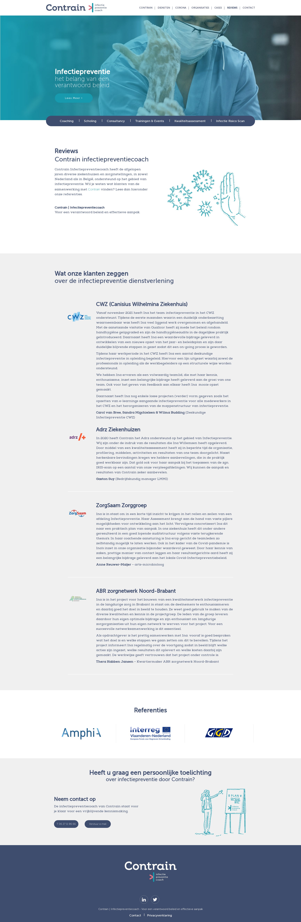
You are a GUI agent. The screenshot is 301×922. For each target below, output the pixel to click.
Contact (249, 7)
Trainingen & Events (149, 121)
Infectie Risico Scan (230, 121)
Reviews (232, 7)
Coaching (67, 121)
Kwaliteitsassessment (190, 121)
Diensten (164, 7)
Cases (218, 7)
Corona (180, 7)
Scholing (90, 121)
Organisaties (200, 7)
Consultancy (116, 121)
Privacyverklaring (159, 915)
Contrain (145, 7)
